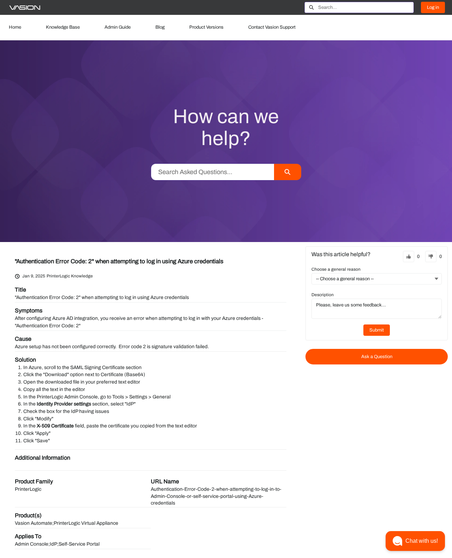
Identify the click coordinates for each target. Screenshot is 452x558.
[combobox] (366, 7)
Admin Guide (118, 27)
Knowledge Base (63, 27)
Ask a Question (376, 356)
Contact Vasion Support (272, 27)
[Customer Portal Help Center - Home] (24, 8)
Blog (160, 27)
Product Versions (206, 27)
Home (15, 27)
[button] (415, 541)
